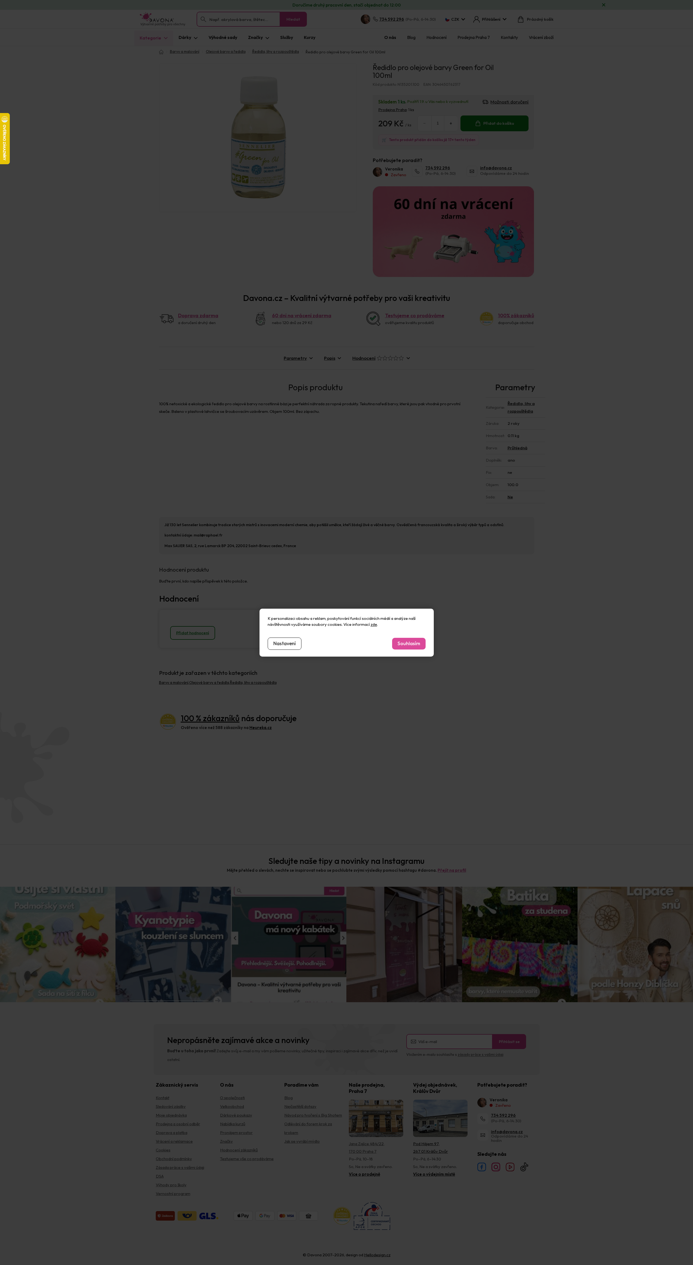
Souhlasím (409, 643)
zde (374, 624)
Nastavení (284, 643)
